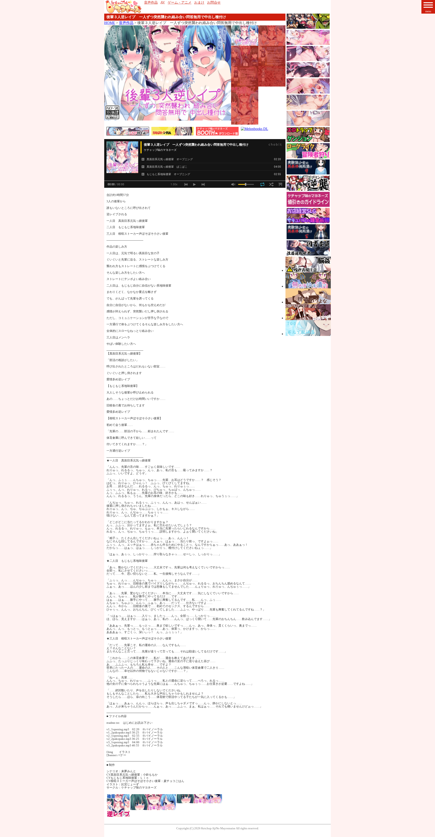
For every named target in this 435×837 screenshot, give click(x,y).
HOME (109, 23)
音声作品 (126, 23)
